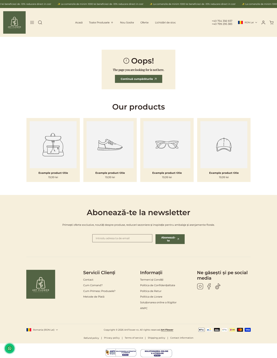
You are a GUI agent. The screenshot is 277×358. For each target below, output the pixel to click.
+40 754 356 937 (222, 20)
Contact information (181, 337)
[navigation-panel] (32, 22)
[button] (101, 22)
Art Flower (167, 329)
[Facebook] (209, 286)
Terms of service (134, 337)
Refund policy (91, 338)
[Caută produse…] (40, 22)
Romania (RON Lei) (44, 329)
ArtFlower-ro (131, 329)
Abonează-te (168, 239)
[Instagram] (200, 286)
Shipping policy (156, 337)
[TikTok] (218, 286)
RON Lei (249, 22)
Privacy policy (112, 337)
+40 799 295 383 (222, 23)
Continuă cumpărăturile (137, 78)
